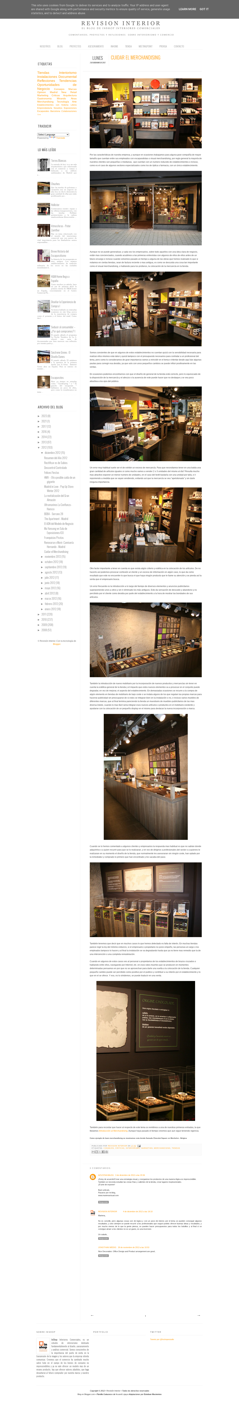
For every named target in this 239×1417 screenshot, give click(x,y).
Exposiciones (70, 108)
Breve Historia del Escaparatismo (60, 253)
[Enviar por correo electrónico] (93, 1152)
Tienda (128, 46)
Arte (74, 101)
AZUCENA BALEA (106, 1175)
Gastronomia (44, 98)
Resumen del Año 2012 (55, 458)
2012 (44, 447)
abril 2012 (50, 593)
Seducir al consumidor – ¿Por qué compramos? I (63, 329)
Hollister (55, 205)
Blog (60, 46)
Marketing (147, 1148)
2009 (44, 625)
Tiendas (176, 1148)
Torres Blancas (58, 160)
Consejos (109, 1148)
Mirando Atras (67, 98)
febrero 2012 (52, 604)
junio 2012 (50, 583)
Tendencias (68, 81)
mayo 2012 (51, 588)
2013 (44, 442)
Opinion (41, 92)
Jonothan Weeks (107, 1247)
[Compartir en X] (100, 1152)
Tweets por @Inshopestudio (162, 1339)
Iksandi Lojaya (122, 1394)
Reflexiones (46, 81)
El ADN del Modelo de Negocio (58, 524)
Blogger (56, 644)
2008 (44, 630)
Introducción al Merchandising (113, 1131)
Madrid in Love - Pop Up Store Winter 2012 (58, 488)
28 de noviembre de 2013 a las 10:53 (133, 1247)
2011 (44, 614)
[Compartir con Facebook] (103, 1152)
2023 (44, 416)
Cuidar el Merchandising (56, 552)
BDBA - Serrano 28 (53, 514)
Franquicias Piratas (54, 538)
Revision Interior (118, 1146)
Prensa (163, 46)
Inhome (114, 46)
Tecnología (63, 101)
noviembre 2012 (53, 556)
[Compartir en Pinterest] (106, 1152)
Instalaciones (47, 77)
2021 (44, 421)
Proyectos (75, 46)
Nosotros (45, 46)
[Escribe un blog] (96, 1152)
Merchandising (162, 1148)
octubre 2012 (52, 562)
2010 (44, 619)
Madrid (54, 92)
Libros (74, 105)
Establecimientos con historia (52, 105)
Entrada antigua (198, 1315)
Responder (103, 1202)
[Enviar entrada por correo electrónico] (139, 1146)
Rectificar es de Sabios (56, 463)
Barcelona (55, 111)
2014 (44, 437)
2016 (44, 432)
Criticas (120, 1148)
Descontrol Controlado (55, 468)
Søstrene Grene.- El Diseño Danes (60, 354)
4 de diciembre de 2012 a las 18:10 (138, 1211)
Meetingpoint (145, 46)
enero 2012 (51, 609)
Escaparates (43, 111)
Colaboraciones (69, 111)
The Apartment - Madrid (56, 519)
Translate (60, 138)
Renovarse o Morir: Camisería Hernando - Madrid (59, 544)
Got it (204, 9)
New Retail (69, 92)
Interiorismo (133, 1148)
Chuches (55, 184)
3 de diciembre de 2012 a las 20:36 (130, 1175)
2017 (44, 426)
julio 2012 (50, 577)
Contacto (179, 46)
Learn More (187, 9)
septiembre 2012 (54, 567)
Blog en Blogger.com (86, 1394)
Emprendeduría (44, 108)
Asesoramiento (96, 46)
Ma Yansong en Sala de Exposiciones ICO (55, 530)
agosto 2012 (51, 572)
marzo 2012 (51, 598)
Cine (39, 114)
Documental (67, 77)
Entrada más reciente (92, 1315)
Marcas (72, 89)
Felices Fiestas (51, 472)
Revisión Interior (113, 1391)
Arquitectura (70, 95)
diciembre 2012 (53, 453)
